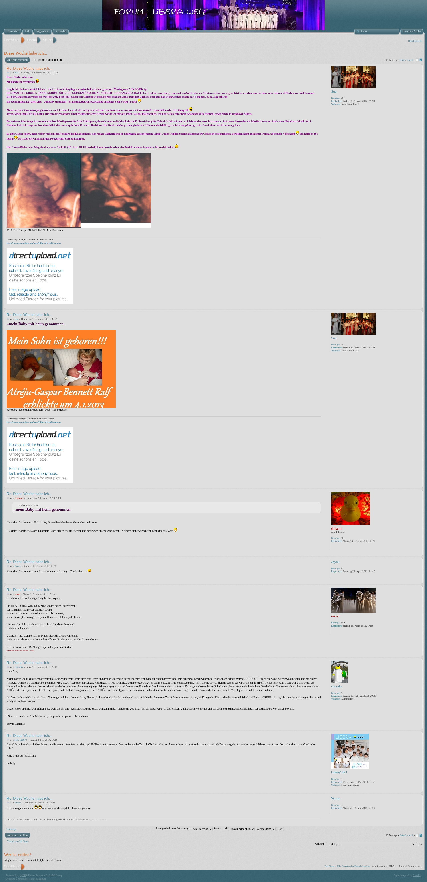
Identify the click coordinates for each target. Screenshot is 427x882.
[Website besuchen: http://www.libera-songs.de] (333, 631)
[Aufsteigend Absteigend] (270, 828)
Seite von (406, 60)
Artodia (417, 875)
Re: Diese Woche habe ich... (29, 68)
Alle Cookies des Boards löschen (353, 866)
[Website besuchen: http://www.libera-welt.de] (333, 547)
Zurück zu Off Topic (18, 841)
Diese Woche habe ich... (25, 53)
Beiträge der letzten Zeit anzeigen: (174, 828)
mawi (17, 594)
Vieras (18, 802)
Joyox (18, 566)
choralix (19, 667)
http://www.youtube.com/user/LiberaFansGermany (34, 243)
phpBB (22, 875)
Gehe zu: (319, 843)
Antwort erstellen (17, 59)
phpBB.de (41, 878)
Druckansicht (415, 41)
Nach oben (419, 306)
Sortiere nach (221, 828)
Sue (16, 72)
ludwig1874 (21, 739)
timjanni (19, 498)
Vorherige (11, 829)
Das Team (330, 866)
